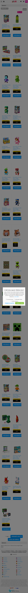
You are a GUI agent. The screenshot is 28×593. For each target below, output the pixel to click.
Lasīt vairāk (16, 296)
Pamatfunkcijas (10, 299)
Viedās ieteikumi (15, 301)
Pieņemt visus (19, 303)
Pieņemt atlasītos (9, 303)
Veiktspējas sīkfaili (18, 299)
